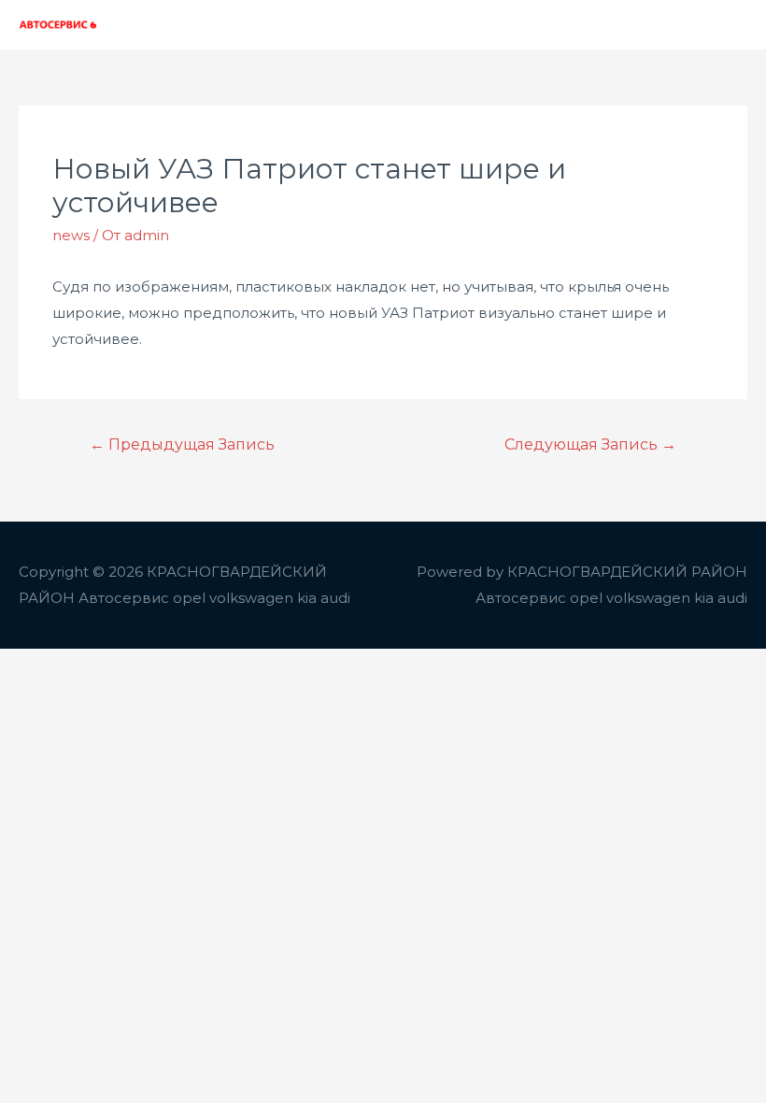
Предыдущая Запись (182, 444)
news (71, 235)
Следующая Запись (590, 444)
